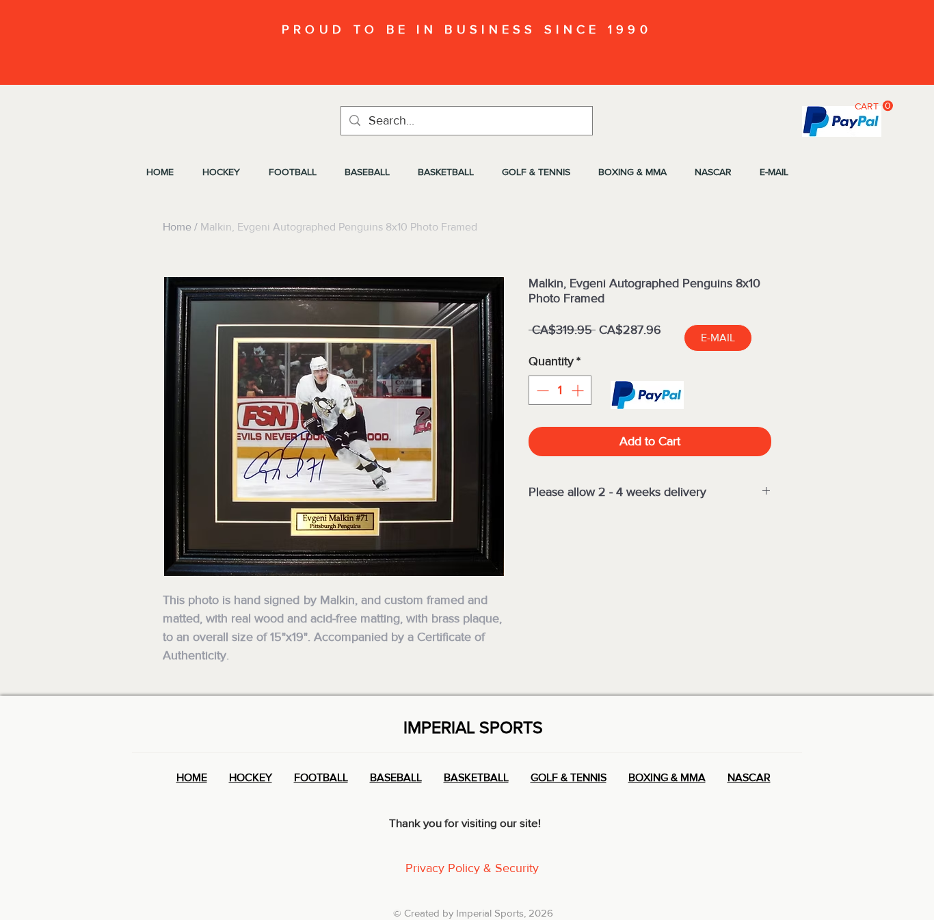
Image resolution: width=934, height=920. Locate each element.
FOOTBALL (321, 777)
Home (177, 227)
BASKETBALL (476, 777)
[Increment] (578, 390)
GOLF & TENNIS (568, 777)
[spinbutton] (560, 390)
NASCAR (749, 777)
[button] (874, 106)
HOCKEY (250, 777)
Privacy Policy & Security (472, 868)
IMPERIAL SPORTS (473, 727)
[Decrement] (541, 390)
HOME (191, 777)
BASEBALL (396, 777)
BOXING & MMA (667, 777)
